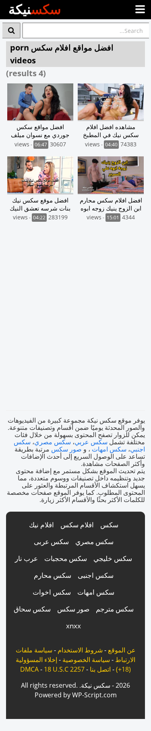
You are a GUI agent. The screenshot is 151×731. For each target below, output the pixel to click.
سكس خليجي (112, 558)
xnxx (73, 625)
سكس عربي (91, 441)
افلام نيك (41, 524)
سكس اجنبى (96, 575)
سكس (109, 524)
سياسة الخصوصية (86, 659)
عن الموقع (122, 650)
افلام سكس (77, 524)
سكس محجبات (65, 558)
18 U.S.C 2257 (64, 669)
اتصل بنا (100, 669)
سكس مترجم (115, 609)
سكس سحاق (32, 609)
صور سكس (66, 449)
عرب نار (26, 558)
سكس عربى (51, 541)
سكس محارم (52, 575)
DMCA (29, 669)
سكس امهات (109, 449)
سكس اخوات (52, 592)
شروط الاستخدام (80, 650)
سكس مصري (52, 441)
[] (11, 30)
